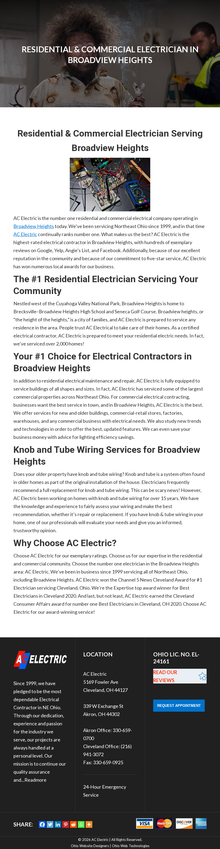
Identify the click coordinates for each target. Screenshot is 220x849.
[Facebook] (42, 824)
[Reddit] (73, 824)
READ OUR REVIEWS (165, 676)
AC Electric (25, 234)
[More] (89, 824)
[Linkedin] (57, 824)
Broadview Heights (33, 226)
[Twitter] (50, 824)
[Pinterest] (65, 824)
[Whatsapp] (81, 824)
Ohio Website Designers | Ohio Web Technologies (110, 846)
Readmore (35, 780)
